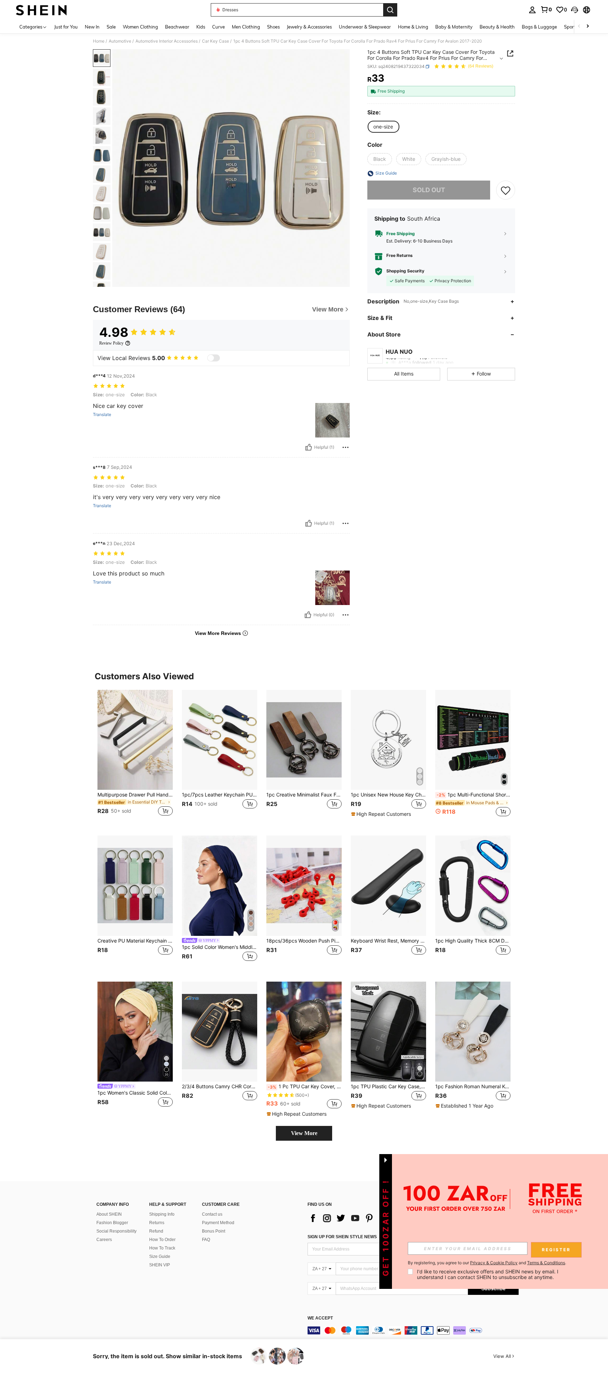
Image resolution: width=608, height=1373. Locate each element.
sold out (429, 190)
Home (98, 41)
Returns (156, 1222)
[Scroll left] (579, 26)
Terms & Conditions (546, 1262)
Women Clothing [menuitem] (140, 27)
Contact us (212, 1214)
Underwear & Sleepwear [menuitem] (365, 27)
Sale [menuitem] (111, 27)
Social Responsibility (116, 1231)
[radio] (383, 127)
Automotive (120, 41)
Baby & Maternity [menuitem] (454, 27)
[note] (382, 814)
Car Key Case (215, 41)
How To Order (162, 1239)
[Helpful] (308, 447)
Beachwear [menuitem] (177, 27)
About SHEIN (109, 1214)
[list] (364, 1218)
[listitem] (135, 757)
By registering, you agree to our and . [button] (487, 1262)
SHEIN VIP (159, 1264)
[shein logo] (41, 10)
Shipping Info (162, 1214)
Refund (156, 1231)
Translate (102, 414)
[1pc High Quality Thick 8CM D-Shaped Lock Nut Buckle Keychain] (473, 886)
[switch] (213, 357)
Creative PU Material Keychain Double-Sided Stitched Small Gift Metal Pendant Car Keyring (135, 941)
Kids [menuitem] (200, 27)
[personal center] (532, 10)
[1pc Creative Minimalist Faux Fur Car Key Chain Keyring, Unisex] (304, 740)
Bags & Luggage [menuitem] (539, 27)
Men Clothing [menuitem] (246, 27)
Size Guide (159, 1256)
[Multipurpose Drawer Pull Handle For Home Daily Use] (135, 740)
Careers (104, 1239)
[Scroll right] (587, 26)
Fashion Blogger (112, 1222)
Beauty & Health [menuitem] (497, 27)
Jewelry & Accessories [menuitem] (309, 27)
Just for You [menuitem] (66, 27)
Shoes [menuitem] (273, 27)
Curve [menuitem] (218, 27)
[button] (574, 10)
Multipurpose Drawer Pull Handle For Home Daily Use (135, 795)
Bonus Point (213, 1231)
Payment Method (218, 1222)
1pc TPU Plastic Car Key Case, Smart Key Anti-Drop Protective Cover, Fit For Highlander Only (388, 1086)
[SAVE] (505, 190)
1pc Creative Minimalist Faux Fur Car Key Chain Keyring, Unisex (304, 795)
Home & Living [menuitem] (413, 27)
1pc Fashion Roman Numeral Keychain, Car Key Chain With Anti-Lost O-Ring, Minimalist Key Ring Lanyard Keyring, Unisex (473, 1086)
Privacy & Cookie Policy (494, 1262)
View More (304, 1133)
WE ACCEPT (320, 1318)
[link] (546, 9)
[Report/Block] (345, 447)
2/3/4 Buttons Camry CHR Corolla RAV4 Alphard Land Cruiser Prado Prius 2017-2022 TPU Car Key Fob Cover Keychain (219, 1086)
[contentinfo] (413, 1330)
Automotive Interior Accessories (166, 41)
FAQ (206, 1239)
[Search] (390, 10)
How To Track (162, 1248)
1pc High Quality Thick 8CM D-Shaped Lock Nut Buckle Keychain (473, 941)
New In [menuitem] (92, 27)
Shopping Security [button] (405, 271)
